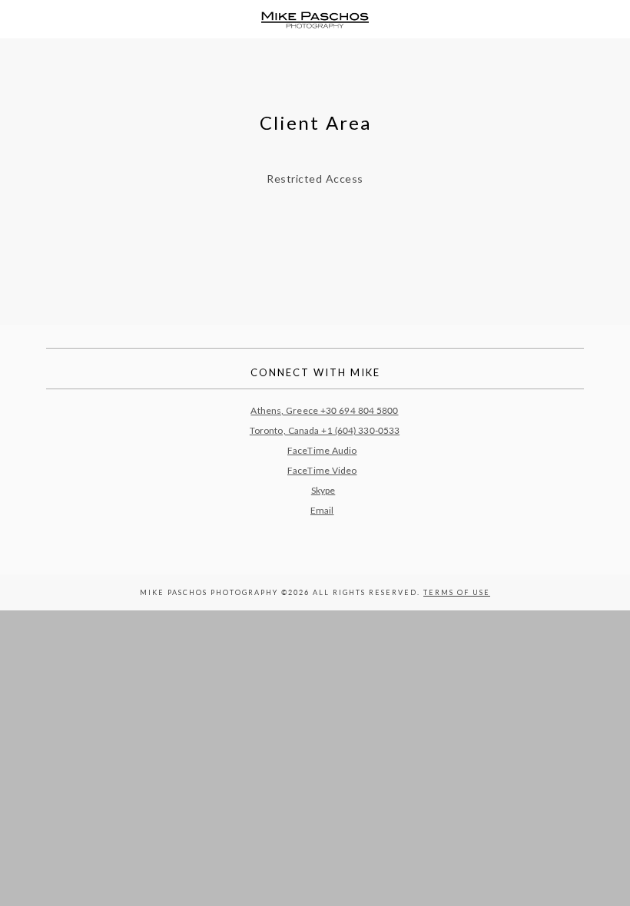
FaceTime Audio (321, 450)
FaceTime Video (321, 470)
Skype (323, 490)
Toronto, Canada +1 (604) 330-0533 (325, 430)
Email (322, 510)
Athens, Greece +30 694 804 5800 (324, 410)
